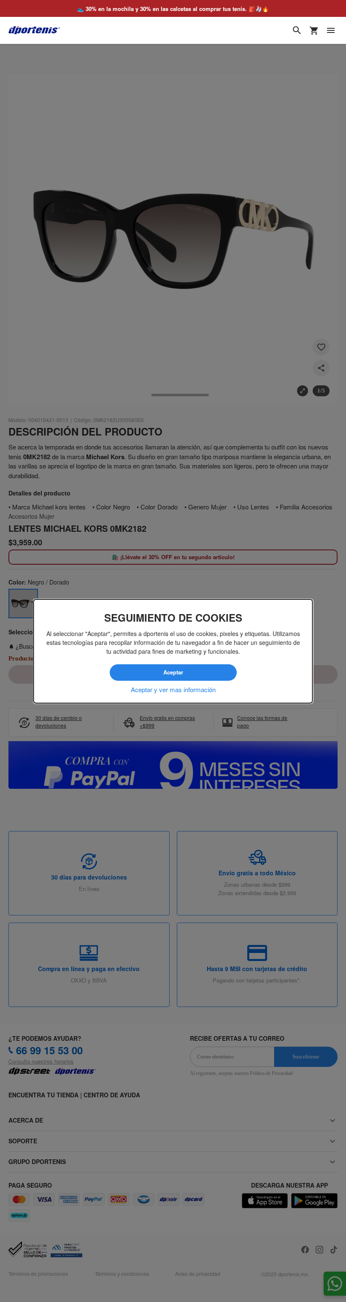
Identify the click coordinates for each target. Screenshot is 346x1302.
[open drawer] (330, 30)
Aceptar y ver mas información (173, 689)
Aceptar (173, 672)
